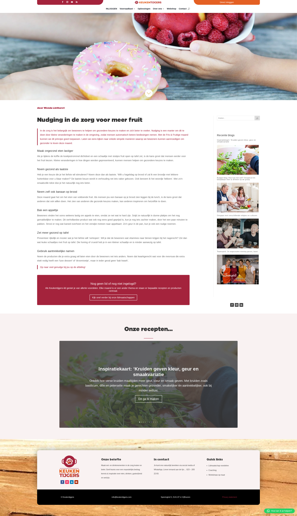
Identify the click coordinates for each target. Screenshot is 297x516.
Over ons (157, 9)
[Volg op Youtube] (72, 2)
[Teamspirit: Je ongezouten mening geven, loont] (238, 269)
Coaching (212, 470)
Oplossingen (144, 9)
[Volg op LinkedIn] (76, 2)
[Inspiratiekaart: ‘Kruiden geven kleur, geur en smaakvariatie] (238, 160)
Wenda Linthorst (54, 108)
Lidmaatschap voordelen (218, 466)
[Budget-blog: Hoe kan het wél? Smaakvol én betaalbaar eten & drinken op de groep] (238, 197)
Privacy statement (229, 497)
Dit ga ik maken (148, 399)
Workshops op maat (216, 475)
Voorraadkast (126, 9)
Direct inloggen (227, 2)
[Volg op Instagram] (67, 2)
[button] (279, 511)
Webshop (171, 9)
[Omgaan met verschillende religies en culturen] (238, 233)
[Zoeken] (257, 118)
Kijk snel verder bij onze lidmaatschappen (113, 297)
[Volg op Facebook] (63, 2)
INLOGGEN (111, 9)
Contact (183, 9)
